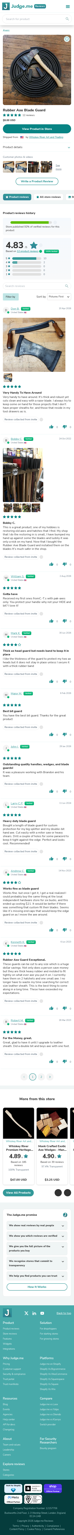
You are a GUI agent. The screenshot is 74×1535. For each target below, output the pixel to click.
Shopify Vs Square (49, 1384)
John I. (15, 747)
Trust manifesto (10, 1384)
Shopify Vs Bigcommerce (52, 1369)
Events (6, 1409)
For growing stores (49, 1338)
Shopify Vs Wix (48, 1389)
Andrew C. (18, 871)
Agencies (7, 1414)
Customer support (12, 1369)
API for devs (9, 1424)
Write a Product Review (37, 181)
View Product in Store (37, 129)
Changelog (8, 1429)
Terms (16, 1526)
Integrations (9, 1349)
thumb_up (51, 427)
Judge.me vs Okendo (50, 1414)
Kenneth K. (18, 942)
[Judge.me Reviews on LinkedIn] (34, 1313)
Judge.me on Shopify (50, 1364)
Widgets (7, 1343)
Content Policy (17, 1529)
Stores (6, 1470)
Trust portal (8, 1379)
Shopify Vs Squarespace (52, 1379)
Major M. (16, 694)
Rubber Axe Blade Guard (24, 110)
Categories (8, 1475)
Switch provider (48, 1424)
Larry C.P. (17, 803)
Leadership (8, 1449)
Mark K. (15, 633)
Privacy (25, 1526)
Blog (5, 1404)
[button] (58, 1192)
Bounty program (48, 1448)
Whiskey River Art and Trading (46, 137)
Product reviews (11, 1328)
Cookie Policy (34, 1529)
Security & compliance (14, 1374)
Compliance (53, 1526)
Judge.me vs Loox (49, 1404)
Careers (7, 1454)
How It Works (37, 1287)
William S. (17, 576)
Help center (9, 1419)
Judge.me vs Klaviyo (50, 1419)
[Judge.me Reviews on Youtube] (42, 1313)
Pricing (6, 1364)
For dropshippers (48, 1328)
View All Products (18, 1193)
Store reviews (10, 1333)
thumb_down (65, 427)
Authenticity (38, 1526)
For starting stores (49, 1333)
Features (7, 1338)
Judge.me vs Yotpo (49, 1409)
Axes (6, 30)
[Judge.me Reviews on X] (26, 1313)
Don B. (15, 309)
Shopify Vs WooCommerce (53, 1374)
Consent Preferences (54, 1529)
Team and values (11, 1444)
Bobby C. (16, 439)
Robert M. (17, 1020)
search (67, 19)
